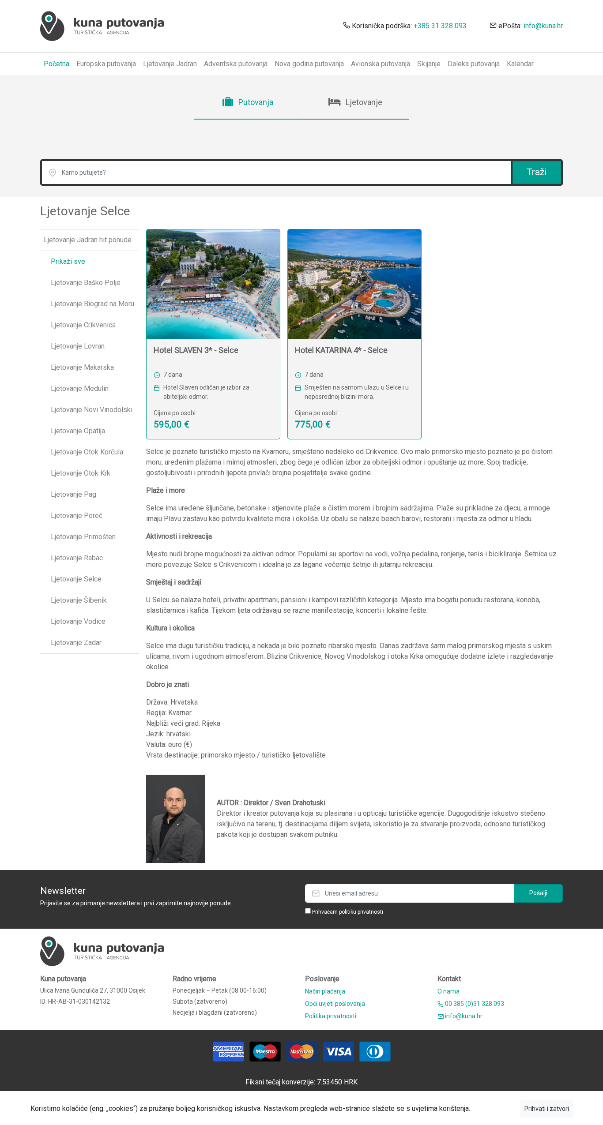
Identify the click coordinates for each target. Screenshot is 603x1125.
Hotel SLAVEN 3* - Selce (196, 350)
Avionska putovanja (380, 64)
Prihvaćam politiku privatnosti (347, 912)
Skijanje (429, 64)
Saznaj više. (495, 1108)
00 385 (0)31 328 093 (474, 1003)
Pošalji (538, 892)
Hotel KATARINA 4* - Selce (341, 350)
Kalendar (520, 64)
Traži (536, 172)
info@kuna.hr (543, 26)
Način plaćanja (325, 991)
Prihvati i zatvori (546, 1108)
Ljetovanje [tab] (363, 102)
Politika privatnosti (330, 1016)
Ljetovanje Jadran (170, 64)
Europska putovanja (106, 64)
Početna (56, 64)
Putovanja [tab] (255, 102)
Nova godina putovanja (309, 64)
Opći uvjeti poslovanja (335, 1003)
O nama (448, 991)
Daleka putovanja (474, 64)
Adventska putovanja (236, 64)
